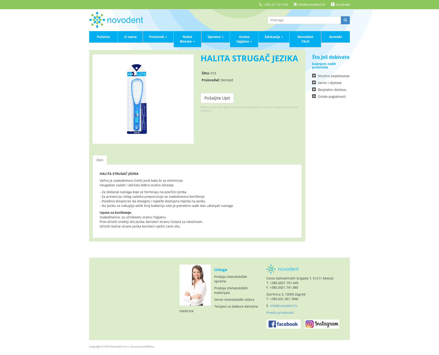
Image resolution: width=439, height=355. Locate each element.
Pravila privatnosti (280, 312)
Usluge (220, 269)
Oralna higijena (243, 39)
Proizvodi (157, 37)
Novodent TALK (305, 39)
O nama (130, 37)
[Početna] (117, 19)
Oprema (214, 37)
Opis (99, 160)
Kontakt (335, 37)
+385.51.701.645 (275, 4)
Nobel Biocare (186, 39)
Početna (103, 37)
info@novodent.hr (312, 4)
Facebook (343, 4)
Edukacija (273, 37)
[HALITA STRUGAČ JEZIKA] (143, 99)
